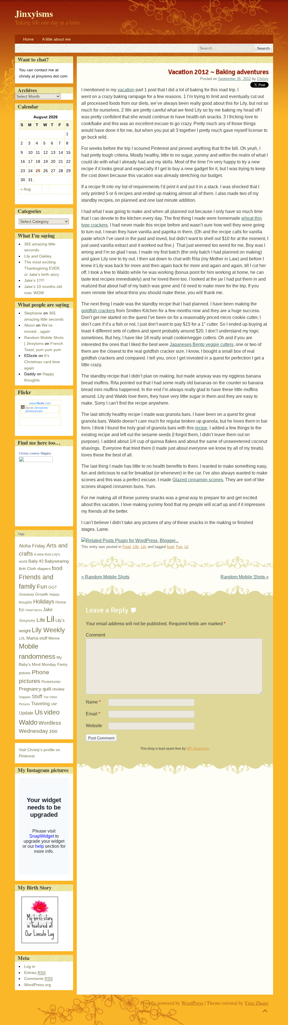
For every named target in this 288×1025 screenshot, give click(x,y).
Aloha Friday (32, 546)
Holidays (43, 601)
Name (93, 702)
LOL (22, 638)
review (58, 689)
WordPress (192, 1002)
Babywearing (57, 561)
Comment (95, 635)
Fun (179, 547)
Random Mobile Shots (105, 576)
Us (39, 712)
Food (126, 547)
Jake (48, 609)
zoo (53, 731)
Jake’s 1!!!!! (34, 280)
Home (28, 39)
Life (136, 547)
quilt (46, 689)
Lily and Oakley (37, 256)
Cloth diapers (39, 569)
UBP (54, 704)
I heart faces (33, 610)
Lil (186, 547)
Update (26, 713)
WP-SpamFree (197, 749)
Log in (29, 966)
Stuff (37, 696)
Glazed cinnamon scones (197, 479)
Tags (21, 534)
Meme (54, 638)
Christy (263, 79)
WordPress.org (37, 984)
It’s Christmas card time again (42, 361)
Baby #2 (36, 561)
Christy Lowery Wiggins (35, 453)
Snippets (25, 697)
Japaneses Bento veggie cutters (201, 344)
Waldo (28, 722)
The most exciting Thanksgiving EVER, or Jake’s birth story (42, 268)
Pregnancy (30, 689)
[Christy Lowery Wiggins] (36, 460)
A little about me (56, 39)
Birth (22, 569)
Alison (29, 325)
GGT (52, 587)
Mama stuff (36, 638)
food (170, 547)
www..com (40, 403)
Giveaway (26, 594)
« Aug (26, 189)
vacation (126, 89)
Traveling (40, 703)
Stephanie (33, 313)
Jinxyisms (27, 620)
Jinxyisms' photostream (37, 409)
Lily (144, 547)
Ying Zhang (256, 1002)
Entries (35, 972)
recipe (201, 427)
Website (94, 725)
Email (93, 713)
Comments (38, 978)
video (52, 712)
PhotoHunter (51, 682)
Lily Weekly (48, 630)
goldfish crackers (98, 310)
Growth (41, 594)
